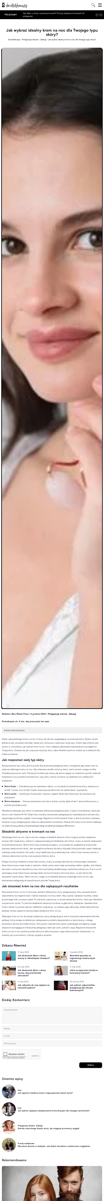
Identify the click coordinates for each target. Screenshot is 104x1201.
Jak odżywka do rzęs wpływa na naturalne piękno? (34, 986)
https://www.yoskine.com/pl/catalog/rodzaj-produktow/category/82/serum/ (40, 825)
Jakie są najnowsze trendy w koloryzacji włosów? (84, 971)
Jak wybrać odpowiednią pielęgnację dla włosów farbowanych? (82, 988)
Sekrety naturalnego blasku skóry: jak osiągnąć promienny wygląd (48, 1128)
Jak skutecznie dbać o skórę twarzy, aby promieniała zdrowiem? (32, 973)
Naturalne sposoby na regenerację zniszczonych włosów (82, 958)
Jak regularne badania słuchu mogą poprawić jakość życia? (45, 1093)
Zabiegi (72, 714)
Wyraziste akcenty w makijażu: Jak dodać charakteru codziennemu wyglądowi (54, 1146)
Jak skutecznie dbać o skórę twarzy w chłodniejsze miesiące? (34, 956)
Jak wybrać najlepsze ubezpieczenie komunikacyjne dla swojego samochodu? (54, 1110)
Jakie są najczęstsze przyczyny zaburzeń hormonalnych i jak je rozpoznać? (57, 13)
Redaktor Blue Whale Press (15, 714)
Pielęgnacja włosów (57, 714)
